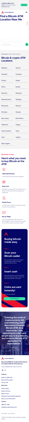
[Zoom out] (27, 25)
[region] (14, 31)
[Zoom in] (27, 23)
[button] (26, 12)
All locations (4, 54)
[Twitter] (2, 370)
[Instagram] (5, 370)
